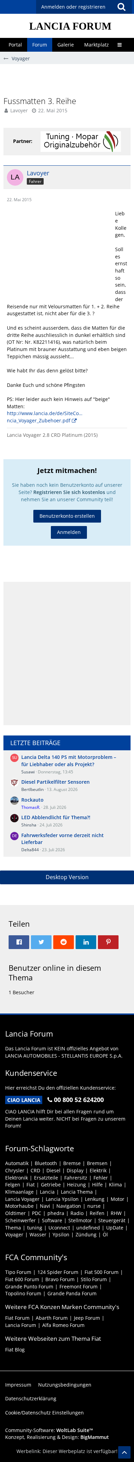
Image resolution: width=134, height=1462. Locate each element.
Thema (13, 1227)
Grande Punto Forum (29, 1286)
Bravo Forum (60, 1279)
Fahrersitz (75, 1177)
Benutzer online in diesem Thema (55, 972)
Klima (115, 1184)
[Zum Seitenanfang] (124, 1452)
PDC (36, 1213)
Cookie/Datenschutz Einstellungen (44, 1412)
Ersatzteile (46, 1177)
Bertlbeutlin (32, 789)
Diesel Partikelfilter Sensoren (55, 782)
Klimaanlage (19, 1191)
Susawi (28, 772)
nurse (94, 1206)
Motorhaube (19, 1206)
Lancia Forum (20, 1325)
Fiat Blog (15, 1349)
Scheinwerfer (20, 1220)
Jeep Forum (87, 1318)
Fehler (100, 1177)
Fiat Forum (17, 1318)
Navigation (68, 1206)
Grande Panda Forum (72, 1293)
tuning (34, 1227)
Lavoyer (19, 110)
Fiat (30, 1184)
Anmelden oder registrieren (73, 6)
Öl (105, 1234)
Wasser (38, 1234)
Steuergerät (111, 1220)
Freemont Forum (78, 1286)
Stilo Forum (94, 1279)
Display (75, 1170)
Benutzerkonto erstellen (67, 516)
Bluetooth (46, 1163)
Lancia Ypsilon (62, 1199)
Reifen (97, 1213)
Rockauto (32, 799)
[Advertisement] (68, 79)
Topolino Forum (23, 1293)
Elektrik (98, 1170)
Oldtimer (15, 1213)
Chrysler (14, 1170)
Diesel (53, 1170)
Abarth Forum (52, 1318)
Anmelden (69, 532)
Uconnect (59, 1227)
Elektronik (16, 1177)
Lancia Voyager (22, 1199)
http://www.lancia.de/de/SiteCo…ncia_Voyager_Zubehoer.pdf (44, 417)
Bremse (72, 1163)
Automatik (17, 1163)
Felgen (12, 1184)
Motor (117, 1199)
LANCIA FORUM (70, 26)
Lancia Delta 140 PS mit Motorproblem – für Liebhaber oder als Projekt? (68, 761)
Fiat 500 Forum (102, 1272)
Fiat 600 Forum (22, 1279)
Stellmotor (80, 1220)
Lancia (47, 1191)
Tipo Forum (18, 1272)
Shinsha (28, 825)
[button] (121, 7)
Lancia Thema (77, 1191)
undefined (88, 1227)
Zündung (86, 1234)
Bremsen (97, 1163)
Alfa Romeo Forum (63, 1325)
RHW (116, 1213)
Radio (76, 1213)
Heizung (76, 1184)
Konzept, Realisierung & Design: (57, 1437)
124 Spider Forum (57, 1272)
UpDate (114, 1227)
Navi (45, 1206)
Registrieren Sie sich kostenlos (69, 492)
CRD (35, 1170)
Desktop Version (67, 877)
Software (52, 1220)
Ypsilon (61, 1234)
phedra (55, 1213)
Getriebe (51, 1184)
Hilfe (97, 1184)
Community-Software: (49, 1430)
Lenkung (94, 1199)
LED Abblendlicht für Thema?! (55, 817)
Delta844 (30, 850)
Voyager (14, 1234)
